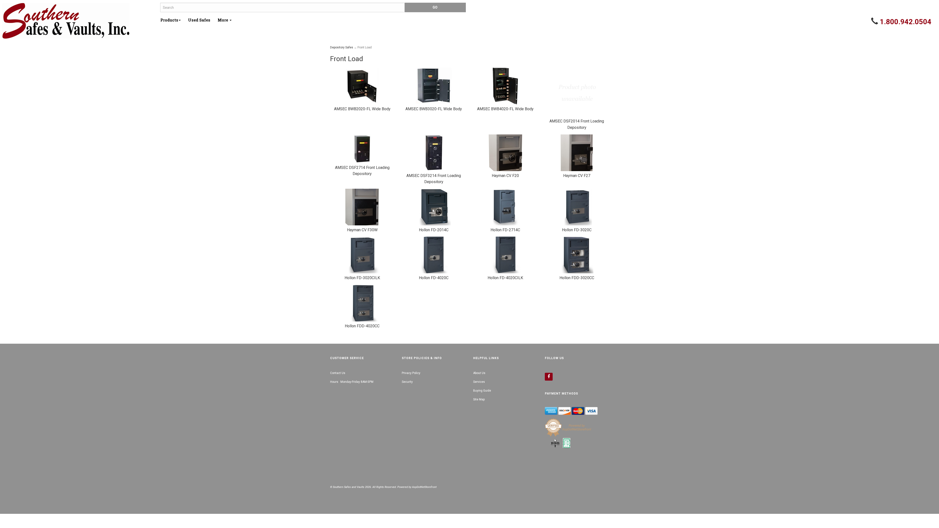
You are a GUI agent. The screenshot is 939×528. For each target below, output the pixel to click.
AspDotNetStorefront (424, 487)
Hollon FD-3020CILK (362, 277)
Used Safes (199, 19)
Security (407, 382)
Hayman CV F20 (505, 175)
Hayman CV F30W (362, 230)
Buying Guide (482, 390)
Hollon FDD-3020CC (576, 277)
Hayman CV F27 (576, 175)
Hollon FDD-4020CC (362, 326)
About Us (479, 373)
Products (169, 19)
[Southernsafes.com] (79, 20)
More (223, 19)
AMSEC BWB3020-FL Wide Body (433, 109)
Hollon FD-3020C (577, 230)
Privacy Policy (411, 373)
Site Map (479, 399)
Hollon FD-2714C (505, 230)
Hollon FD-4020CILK (505, 277)
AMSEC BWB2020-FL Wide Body (362, 109)
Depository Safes (341, 47)
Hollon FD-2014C (433, 230)
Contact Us (337, 373)
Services (479, 382)
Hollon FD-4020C (433, 277)
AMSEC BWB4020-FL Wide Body (505, 109)
